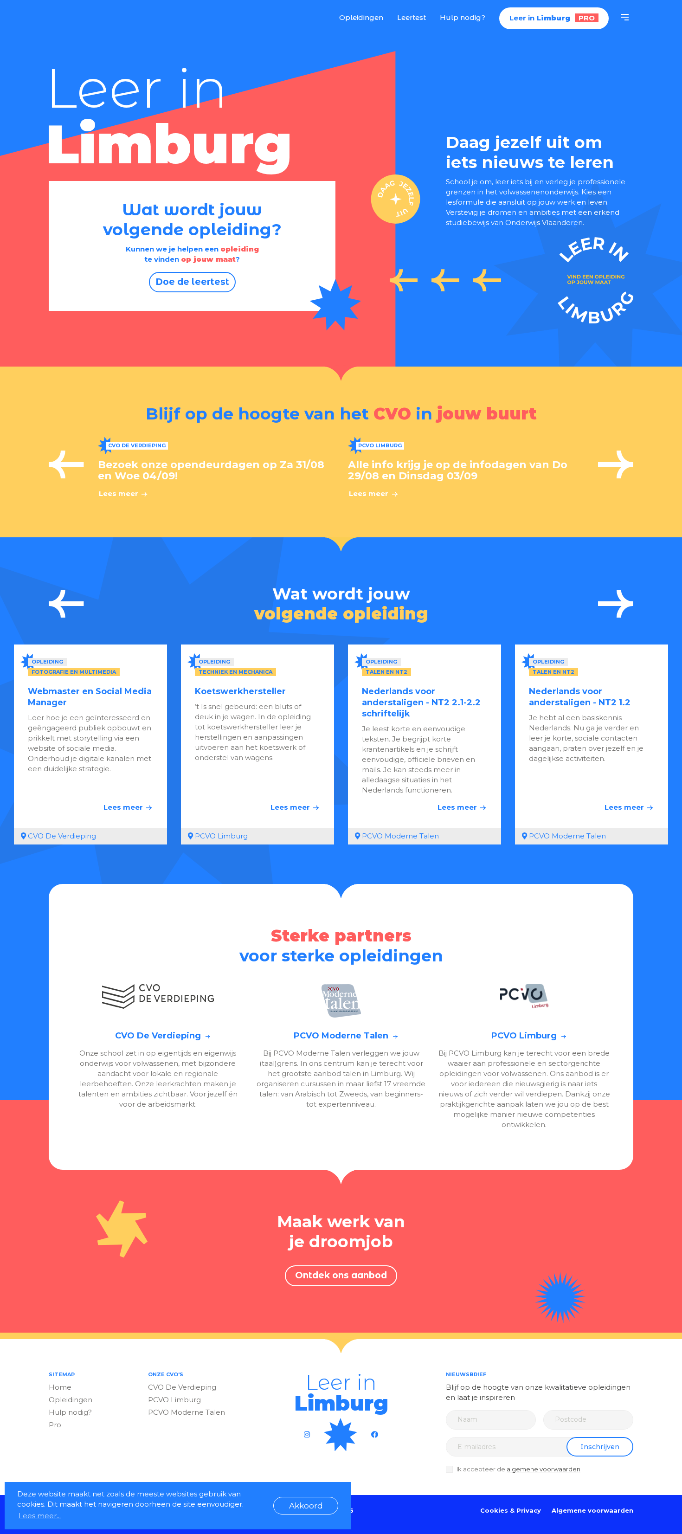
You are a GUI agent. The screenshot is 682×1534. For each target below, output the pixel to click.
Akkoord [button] (306, 1505)
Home (60, 1387)
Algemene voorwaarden (592, 1510)
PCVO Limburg (174, 1399)
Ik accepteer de (518, 1469)
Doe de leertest (192, 282)
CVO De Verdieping (182, 1387)
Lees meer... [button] (40, 1515)
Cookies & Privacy (510, 1510)
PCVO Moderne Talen (186, 1412)
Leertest (411, 17)
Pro (55, 1424)
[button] (66, 464)
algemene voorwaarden (543, 1469)
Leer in (97, 18)
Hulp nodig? (462, 17)
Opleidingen (361, 17)
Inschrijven (599, 1447)
